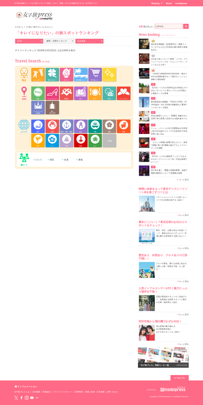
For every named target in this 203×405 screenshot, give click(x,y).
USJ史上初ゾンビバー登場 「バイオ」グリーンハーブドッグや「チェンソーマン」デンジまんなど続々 (169, 62)
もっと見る (184, 179)
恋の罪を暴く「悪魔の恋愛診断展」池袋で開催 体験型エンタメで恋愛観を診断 (169, 171)
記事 (141, 26)
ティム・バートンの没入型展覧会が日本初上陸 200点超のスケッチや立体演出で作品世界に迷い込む (169, 131)
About (169, 3)
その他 (109, 141)
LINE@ (37, 398)
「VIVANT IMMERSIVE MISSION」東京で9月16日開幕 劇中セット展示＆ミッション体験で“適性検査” (169, 77)
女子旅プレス (20, 27)
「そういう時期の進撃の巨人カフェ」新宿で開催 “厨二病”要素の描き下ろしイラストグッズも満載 (169, 145)
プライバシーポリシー (62, 392)
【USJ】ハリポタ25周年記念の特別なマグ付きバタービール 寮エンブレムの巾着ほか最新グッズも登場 (169, 90)
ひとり (39, 159)
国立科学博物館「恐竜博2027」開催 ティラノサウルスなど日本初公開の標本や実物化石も (169, 47)
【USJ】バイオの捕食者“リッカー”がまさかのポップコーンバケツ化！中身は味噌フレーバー (169, 159)
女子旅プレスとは (21, 392)
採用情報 (79, 392)
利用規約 (46, 392)
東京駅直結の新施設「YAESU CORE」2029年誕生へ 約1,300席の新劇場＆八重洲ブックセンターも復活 (169, 105)
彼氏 (52, 159)
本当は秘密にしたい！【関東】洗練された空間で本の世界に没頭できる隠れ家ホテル (169, 117)
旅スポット (148, 26)
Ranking (155, 3)
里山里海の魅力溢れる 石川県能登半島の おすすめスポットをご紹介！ (168, 329)
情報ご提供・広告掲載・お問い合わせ (101, 392)
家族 (80, 159)
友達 (66, 159)
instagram (27, 398)
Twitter (16, 398)
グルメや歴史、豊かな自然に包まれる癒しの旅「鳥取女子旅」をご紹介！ (171, 266)
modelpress (181, 3)
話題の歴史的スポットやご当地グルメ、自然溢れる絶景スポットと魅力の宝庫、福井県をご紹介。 (171, 299)
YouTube (32, 398)
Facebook (21, 398)
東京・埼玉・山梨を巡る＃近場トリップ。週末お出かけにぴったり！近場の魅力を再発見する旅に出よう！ (171, 233)
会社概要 (36, 392)
